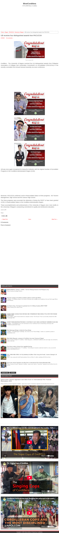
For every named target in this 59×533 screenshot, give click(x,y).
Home (2, 32)
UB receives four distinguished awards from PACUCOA (21, 35)
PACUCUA (11, 32)
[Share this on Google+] (5, 212)
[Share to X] (5, 216)
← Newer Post (4, 219)
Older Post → (55, 219)
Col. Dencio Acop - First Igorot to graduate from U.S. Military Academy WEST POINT (27, 305)
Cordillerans (39, 532)
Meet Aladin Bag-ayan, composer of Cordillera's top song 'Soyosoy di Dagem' (25, 338)
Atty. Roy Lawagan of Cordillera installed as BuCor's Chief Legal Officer (24, 297)
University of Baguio (19, 32)
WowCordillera (29, 4)
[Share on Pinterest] (6, 212)
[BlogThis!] (3, 216)
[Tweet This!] (4, 212)
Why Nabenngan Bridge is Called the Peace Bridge (19, 330)
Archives (13, 372)
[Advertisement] (29, 19)
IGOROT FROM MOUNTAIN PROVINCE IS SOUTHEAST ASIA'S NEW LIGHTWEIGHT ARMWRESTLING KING (32, 322)
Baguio (6, 32)
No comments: (9, 38)
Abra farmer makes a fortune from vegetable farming (19, 346)
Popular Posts (5, 372)
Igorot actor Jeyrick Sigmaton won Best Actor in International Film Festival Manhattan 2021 (28, 362)
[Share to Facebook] (6, 216)
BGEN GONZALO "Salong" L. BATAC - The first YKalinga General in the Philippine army (28, 289)
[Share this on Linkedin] (7, 212)
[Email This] (2, 216)
